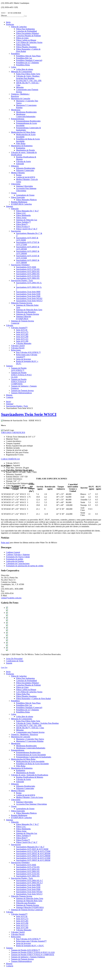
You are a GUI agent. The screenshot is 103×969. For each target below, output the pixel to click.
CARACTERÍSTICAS (10, 459)
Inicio (8, 401)
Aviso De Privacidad (14, 659)
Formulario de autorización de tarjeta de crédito (24, 566)
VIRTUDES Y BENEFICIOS (13, 432)
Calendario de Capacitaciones (18, 563)
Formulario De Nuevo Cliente (18, 557)
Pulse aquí (5, 542)
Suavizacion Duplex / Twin (17, 406)
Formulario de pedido (14, 559)
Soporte (9, 663)
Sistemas (9, 404)
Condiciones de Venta (14, 661)
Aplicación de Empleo (15, 561)
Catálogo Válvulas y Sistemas (18, 554)
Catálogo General (13, 552)
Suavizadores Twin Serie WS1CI (28, 414)
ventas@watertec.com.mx (11, 598)
